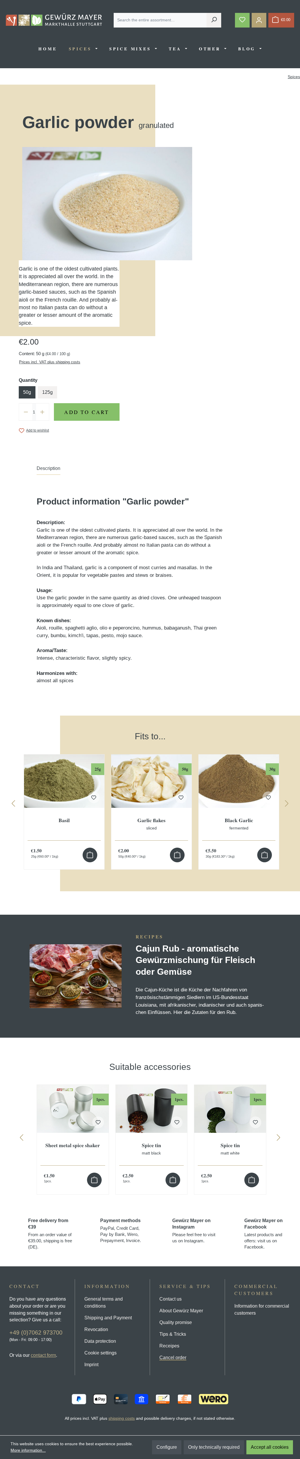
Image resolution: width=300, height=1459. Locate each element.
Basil (64, 820)
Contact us (170, 1298)
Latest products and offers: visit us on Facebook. (263, 1234)
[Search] (214, 20)
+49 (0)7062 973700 (35, 1332)
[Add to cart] (90, 855)
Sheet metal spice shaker (72, 1145)
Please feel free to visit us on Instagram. (193, 1231)
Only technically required (214, 1447)
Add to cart (86, 411)
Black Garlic (239, 823)
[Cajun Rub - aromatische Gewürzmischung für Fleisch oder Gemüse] (76, 976)
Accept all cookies (270, 1447)
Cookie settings (100, 1352)
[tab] (48, 470)
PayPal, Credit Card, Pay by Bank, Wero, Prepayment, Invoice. (120, 1230)
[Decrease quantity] (26, 411)
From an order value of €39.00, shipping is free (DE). (50, 1234)
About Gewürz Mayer (181, 1310)
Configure (166, 1447)
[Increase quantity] (42, 411)
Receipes (169, 1345)
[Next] (286, 804)
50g (27, 392)
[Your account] (259, 20)
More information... (28, 1450)
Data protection (100, 1341)
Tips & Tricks (172, 1334)
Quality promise (175, 1322)
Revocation (96, 1329)
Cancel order (172, 1357)
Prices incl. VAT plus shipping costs (49, 362)
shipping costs (121, 1418)
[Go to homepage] (54, 19)
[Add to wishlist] (98, 1122)
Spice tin (151, 1148)
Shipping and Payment (108, 1317)
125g (47, 392)
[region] (150, 795)
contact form (43, 1355)
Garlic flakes (151, 823)
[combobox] (160, 20)
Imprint (91, 1364)
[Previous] (13, 804)
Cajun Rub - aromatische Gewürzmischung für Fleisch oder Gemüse (195, 960)
